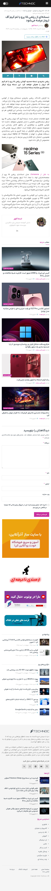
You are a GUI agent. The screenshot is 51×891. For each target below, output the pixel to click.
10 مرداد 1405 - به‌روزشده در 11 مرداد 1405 (27, 645)
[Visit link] (25, 538)
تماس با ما (46, 872)
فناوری (44, 824)
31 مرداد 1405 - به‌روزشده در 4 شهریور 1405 (26, 684)
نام (47, 473)
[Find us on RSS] (24, 766)
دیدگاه (46, 443)
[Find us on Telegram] (35, 766)
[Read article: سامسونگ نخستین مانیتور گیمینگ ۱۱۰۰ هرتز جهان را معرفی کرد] (25, 398)
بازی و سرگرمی (42, 855)
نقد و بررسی (42, 832)
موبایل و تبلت (27, 11)
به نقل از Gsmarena (40, 174)
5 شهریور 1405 (29, 279)
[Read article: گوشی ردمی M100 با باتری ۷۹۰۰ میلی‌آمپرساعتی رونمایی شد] (44, 652)
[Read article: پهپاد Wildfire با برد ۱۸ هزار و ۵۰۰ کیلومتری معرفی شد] (44, 681)
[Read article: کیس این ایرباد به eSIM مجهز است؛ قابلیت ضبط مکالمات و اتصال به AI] (25, 259)
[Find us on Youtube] (41, 766)
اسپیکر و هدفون (8, 268)
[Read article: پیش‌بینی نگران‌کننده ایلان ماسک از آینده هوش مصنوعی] (44, 691)
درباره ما (12, 869)
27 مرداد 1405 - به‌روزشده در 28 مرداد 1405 (26, 655)
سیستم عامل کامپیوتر (10, 340)
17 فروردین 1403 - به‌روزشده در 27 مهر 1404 (26, 712)
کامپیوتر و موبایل (38, 11)
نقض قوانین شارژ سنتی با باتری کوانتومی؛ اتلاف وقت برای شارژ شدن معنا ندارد (21, 789)
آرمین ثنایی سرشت (40, 279)
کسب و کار (43, 848)
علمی (45, 844)
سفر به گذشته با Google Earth (26, 710)
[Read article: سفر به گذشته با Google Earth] (44, 712)
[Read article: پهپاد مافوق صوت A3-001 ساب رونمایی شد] (44, 672)
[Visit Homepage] (27, 3)
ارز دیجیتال (43, 840)
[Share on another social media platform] (7, 76)
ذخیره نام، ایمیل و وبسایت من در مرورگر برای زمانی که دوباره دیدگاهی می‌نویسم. (25, 506)
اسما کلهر (34, 25)
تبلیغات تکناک (23, 869)
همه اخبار (34, 869)
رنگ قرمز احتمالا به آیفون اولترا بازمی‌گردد (32, 380)
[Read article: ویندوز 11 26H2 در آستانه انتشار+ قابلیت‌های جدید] (44, 701)
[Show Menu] (47, 3)
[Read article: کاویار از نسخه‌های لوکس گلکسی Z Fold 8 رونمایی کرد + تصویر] (44, 642)
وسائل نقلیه (42, 851)
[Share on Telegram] (31, 76)
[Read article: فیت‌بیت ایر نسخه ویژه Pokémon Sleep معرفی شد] (44, 780)
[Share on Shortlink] (43, 76)
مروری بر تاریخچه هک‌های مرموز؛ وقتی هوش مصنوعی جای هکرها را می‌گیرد (22, 810)
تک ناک (47, 11)
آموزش (44, 836)
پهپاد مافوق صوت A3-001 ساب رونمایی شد (22, 670)
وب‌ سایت (45, 494)
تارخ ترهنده (42, 314)
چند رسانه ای (42, 859)
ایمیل (46, 484)
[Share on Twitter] (19, 76)
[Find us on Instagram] (30, 766)
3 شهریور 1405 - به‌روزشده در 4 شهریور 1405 (26, 673)
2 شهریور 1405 (33, 705)
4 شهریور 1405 (33, 694)
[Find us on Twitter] (47, 766)
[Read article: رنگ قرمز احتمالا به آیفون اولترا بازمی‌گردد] (25, 365)
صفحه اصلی (45, 869)
